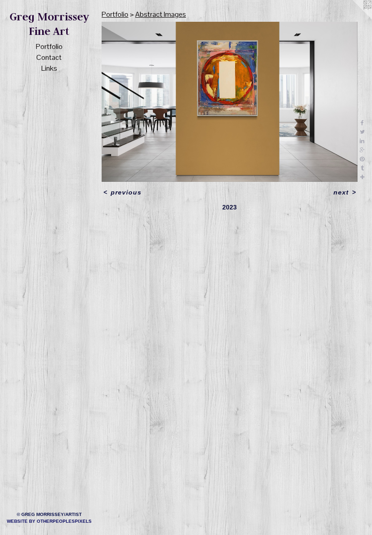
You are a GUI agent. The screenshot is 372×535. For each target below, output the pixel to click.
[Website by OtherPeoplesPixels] (354, 18)
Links (49, 68)
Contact (49, 57)
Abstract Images (160, 14)
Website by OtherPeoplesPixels (49, 521)
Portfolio (49, 46)
